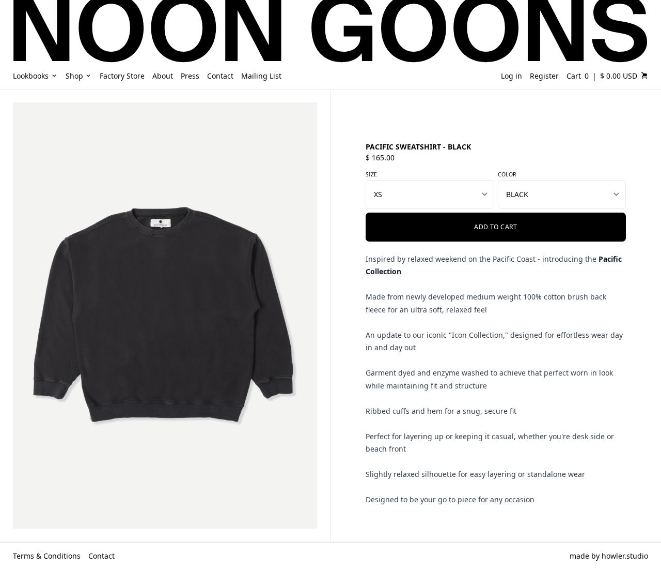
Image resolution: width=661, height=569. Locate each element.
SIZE (371, 174)
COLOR (507, 174)
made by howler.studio (609, 556)
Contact (101, 556)
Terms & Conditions (47, 556)
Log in (511, 76)
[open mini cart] (644, 75)
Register (544, 76)
